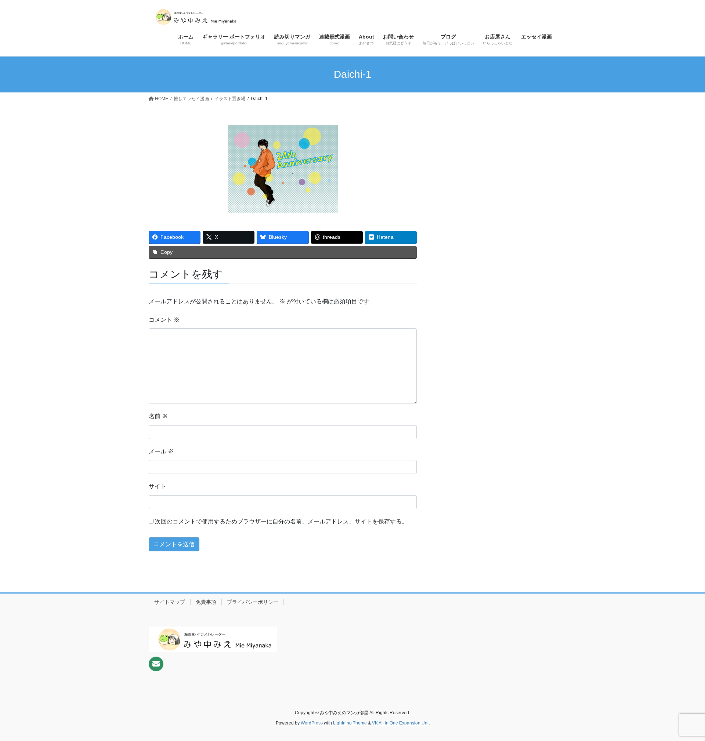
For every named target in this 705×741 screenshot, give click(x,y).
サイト (157, 486)
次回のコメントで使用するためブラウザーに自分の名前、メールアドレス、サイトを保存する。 (281, 521)
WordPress (312, 723)
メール (161, 451)
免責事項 (206, 602)
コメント (164, 320)
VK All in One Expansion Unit (401, 723)
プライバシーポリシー (252, 602)
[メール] (156, 664)
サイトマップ (169, 602)
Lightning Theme (350, 723)
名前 (158, 416)
